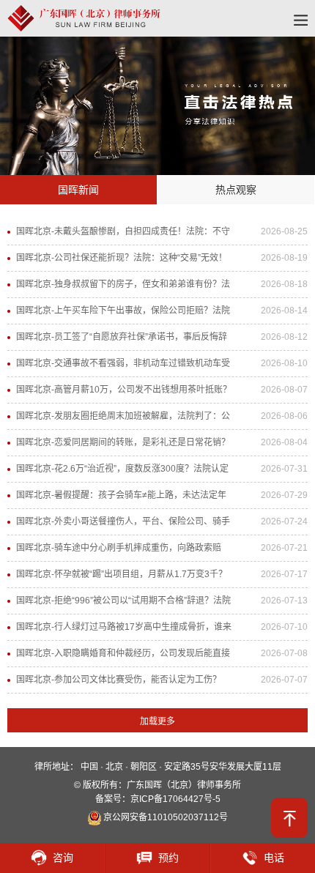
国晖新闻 (78, 190)
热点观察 (235, 190)
